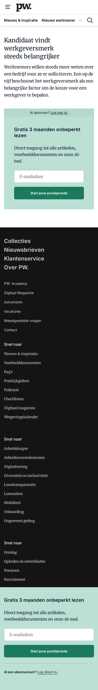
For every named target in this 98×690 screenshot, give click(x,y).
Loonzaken (13, 493)
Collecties (17, 241)
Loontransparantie (20, 484)
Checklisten (14, 399)
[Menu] (8, 7)
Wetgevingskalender (21, 417)
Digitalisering (15, 466)
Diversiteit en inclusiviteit (26, 475)
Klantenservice (24, 258)
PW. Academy (15, 283)
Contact (10, 330)
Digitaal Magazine (19, 293)
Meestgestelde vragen (22, 320)
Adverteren (13, 302)
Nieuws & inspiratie (21, 354)
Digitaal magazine (19, 408)
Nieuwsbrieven (24, 249)
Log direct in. (47, 672)
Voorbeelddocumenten (22, 363)
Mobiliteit (12, 502)
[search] (90, 20)
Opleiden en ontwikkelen (24, 561)
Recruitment (14, 579)
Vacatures (12, 311)
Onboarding (14, 511)
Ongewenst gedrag (19, 521)
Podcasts (11, 390)
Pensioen (11, 570)
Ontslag (10, 552)
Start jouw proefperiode (49, 193)
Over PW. (16, 267)
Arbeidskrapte (16, 448)
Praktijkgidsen (16, 381)
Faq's (8, 372)
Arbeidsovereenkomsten (24, 457)
